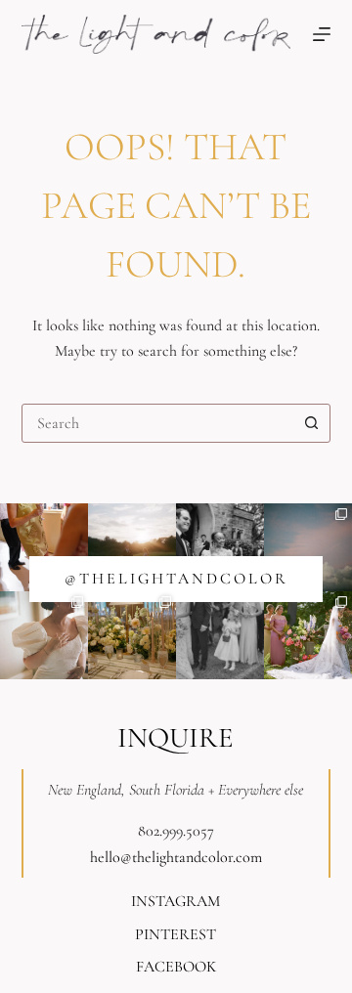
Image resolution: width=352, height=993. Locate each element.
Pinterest (175, 934)
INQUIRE (175, 737)
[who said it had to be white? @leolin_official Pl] (44, 547)
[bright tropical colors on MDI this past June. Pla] (308, 635)
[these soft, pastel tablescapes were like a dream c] (132, 635)
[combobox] (157, 423)
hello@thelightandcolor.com (176, 857)
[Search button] (311, 423)
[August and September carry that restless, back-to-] (132, 547)
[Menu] (321, 34)
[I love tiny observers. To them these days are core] (220, 635)
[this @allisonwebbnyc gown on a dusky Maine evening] (44, 635)
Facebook (176, 966)
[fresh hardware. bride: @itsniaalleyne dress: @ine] (220, 547)
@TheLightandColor (176, 578)
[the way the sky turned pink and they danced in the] (308, 547)
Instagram (175, 901)
